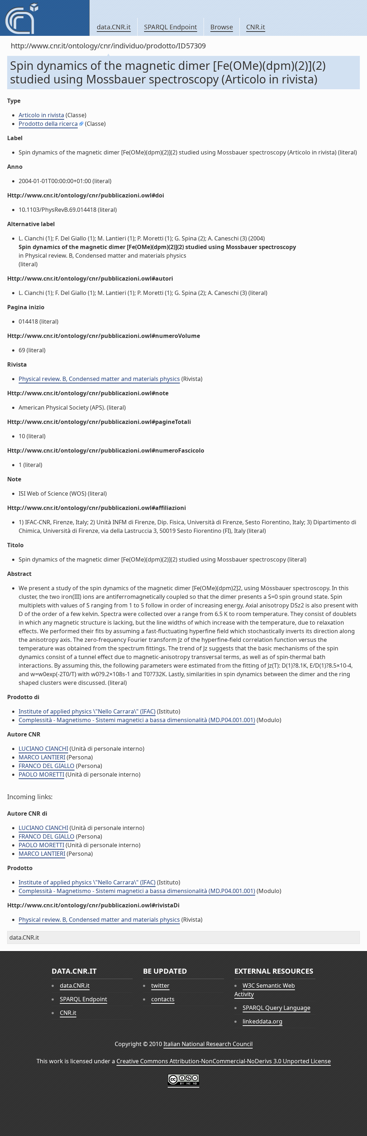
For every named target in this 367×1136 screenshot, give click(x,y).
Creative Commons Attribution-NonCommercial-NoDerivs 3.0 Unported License (223, 1061)
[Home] (44, 18)
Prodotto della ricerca (48, 124)
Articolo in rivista (41, 115)
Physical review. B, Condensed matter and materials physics (99, 379)
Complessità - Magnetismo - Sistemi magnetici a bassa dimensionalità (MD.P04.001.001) (137, 720)
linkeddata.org (262, 1021)
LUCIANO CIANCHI (43, 749)
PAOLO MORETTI (41, 774)
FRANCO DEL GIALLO (47, 766)
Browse (221, 27)
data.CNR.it (114, 27)
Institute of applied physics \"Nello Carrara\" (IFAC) (87, 711)
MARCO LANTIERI (42, 757)
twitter (160, 985)
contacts (163, 999)
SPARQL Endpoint (170, 27)
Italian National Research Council (208, 1044)
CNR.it (255, 27)
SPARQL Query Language (276, 1008)
